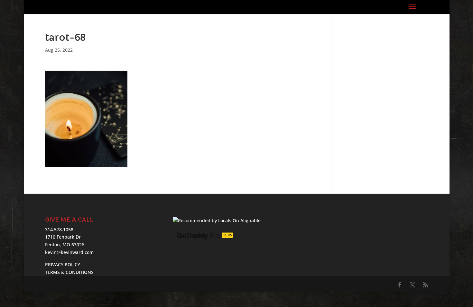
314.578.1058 (59, 229)
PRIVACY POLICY (62, 264)
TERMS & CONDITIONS (69, 272)
